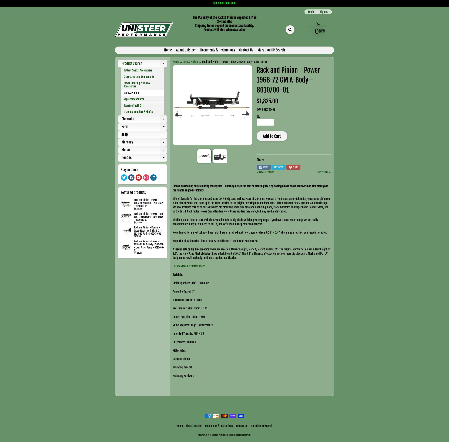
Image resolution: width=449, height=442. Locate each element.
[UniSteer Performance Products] (144, 29)
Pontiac (144, 158)
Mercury (144, 143)
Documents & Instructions (217, 50)
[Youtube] (139, 177)
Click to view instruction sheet (189, 266)
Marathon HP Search (271, 50)
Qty (258, 116)
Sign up (324, 11)
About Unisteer (186, 50)
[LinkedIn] (153, 177)
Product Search (144, 64)
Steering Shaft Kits (133, 105)
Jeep (125, 134)
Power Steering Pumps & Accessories (137, 84)
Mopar (144, 151)
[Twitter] (124, 177)
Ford (144, 128)
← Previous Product (265, 172)
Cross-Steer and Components (139, 76)
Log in (311, 11)
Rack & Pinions (131, 93)
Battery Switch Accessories (138, 70)
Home (168, 50)
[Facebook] (131, 177)
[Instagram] (146, 177)
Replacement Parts (134, 99)
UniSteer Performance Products (223, 435)
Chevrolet (144, 120)
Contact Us (246, 50)
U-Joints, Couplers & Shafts (138, 112)
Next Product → (324, 172)
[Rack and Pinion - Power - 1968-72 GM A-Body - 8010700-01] (204, 156)
